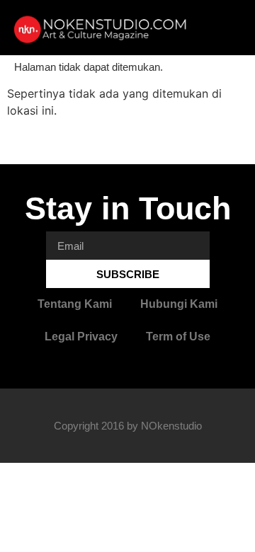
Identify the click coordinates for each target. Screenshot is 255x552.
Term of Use (178, 336)
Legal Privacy (81, 336)
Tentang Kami (75, 304)
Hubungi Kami (178, 304)
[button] (223, 28)
